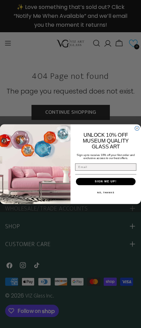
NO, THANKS (105, 192)
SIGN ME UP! (106, 181)
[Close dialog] (137, 128)
